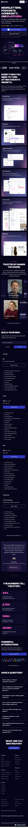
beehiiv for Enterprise (5, 763)
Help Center (17, 772)
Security (16, 801)
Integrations (17, 763)
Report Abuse (18, 803)
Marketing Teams (4, 778)
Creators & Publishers (5, 772)
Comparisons (18, 776)
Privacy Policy (4, 801)
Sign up (22, 1)
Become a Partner (5, 766)
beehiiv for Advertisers (6, 761)
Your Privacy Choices (19, 799)
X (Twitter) (3, 791)
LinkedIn (2, 793)
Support (17, 774)
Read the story (13, 567)
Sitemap (16, 805)
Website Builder (18, 759)
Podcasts (17, 761)
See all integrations (14, 665)
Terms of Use (4, 799)
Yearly (20, 346)
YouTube (3, 784)
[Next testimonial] (16, 575)
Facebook (3, 786)
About (2, 757)
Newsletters (17, 757)
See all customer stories (13, 323)
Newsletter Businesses (6, 774)
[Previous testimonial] (12, 575)
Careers (2, 759)
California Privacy (4, 803)
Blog (16, 770)
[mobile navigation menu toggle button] (26, 1)
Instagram (3, 789)
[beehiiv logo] (4, 2)
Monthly (7, 346)
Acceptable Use (4, 805)
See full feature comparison (14, 535)
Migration (17, 778)
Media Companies (5, 776)
